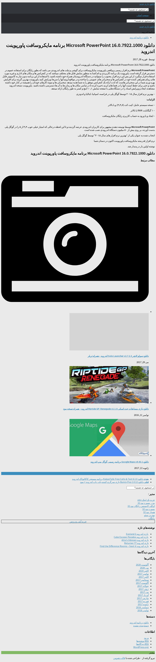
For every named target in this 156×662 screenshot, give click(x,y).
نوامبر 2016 (143, 610)
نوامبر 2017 (143, 573)
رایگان (151, 518)
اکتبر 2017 (144, 576)
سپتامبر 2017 (142, 579)
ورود (146, 637)
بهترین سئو (149, 515)
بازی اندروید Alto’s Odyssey (135, 540)
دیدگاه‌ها (142, 644)
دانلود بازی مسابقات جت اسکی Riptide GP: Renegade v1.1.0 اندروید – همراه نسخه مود (106, 408)
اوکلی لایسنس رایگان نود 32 (141, 506)
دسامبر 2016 (142, 607)
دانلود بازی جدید (147, 3)
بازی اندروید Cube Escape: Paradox (131, 536)
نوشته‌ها (142, 641)
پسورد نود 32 (148, 509)
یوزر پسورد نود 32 (146, 503)
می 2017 (144, 592)
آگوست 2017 (142, 582)
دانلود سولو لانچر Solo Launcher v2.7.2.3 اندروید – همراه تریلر (118, 355)
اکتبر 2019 (144, 570)
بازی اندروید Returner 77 (136, 543)
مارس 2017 (143, 598)
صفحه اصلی (142, 15)
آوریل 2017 (143, 595)
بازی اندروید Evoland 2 (137, 533)
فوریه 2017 (143, 601)
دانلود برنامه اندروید (139, 37)
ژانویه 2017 (143, 604)
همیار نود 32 (149, 512)
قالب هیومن (119, 658)
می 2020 (144, 567)
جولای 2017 (143, 586)
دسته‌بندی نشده (141, 625)
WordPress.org (141, 647)
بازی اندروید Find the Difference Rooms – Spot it (124, 546)
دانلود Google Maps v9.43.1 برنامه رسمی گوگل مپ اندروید (119, 461)
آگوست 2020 (142, 564)
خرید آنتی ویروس (78, 521)
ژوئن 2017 (143, 589)
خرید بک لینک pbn (146, 499)
